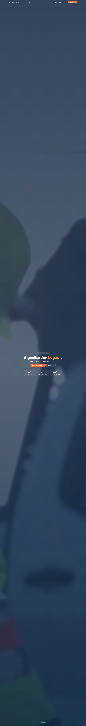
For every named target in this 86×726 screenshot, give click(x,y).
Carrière (56, 2)
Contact (60, 2)
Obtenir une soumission (37, 365)
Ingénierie (29, 2)
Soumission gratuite (72, 2)
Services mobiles (23, 2)
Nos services (51, 365)
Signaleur (17, 2)
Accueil (13, 2)
